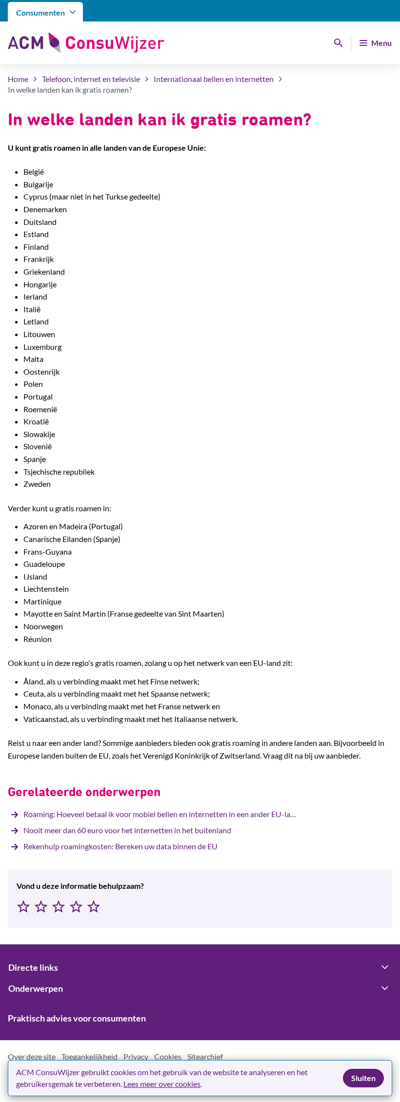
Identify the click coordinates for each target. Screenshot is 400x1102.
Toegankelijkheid (89, 1056)
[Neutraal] (58, 907)
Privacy (135, 1056)
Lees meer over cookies (161, 1083)
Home (18, 78)
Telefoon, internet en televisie (91, 78)
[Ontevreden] (41, 907)
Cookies (167, 1056)
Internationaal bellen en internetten (214, 78)
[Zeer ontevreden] (23, 907)
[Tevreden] (76, 907)
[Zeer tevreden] (93, 907)
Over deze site (32, 1056)
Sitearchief (205, 1056)
